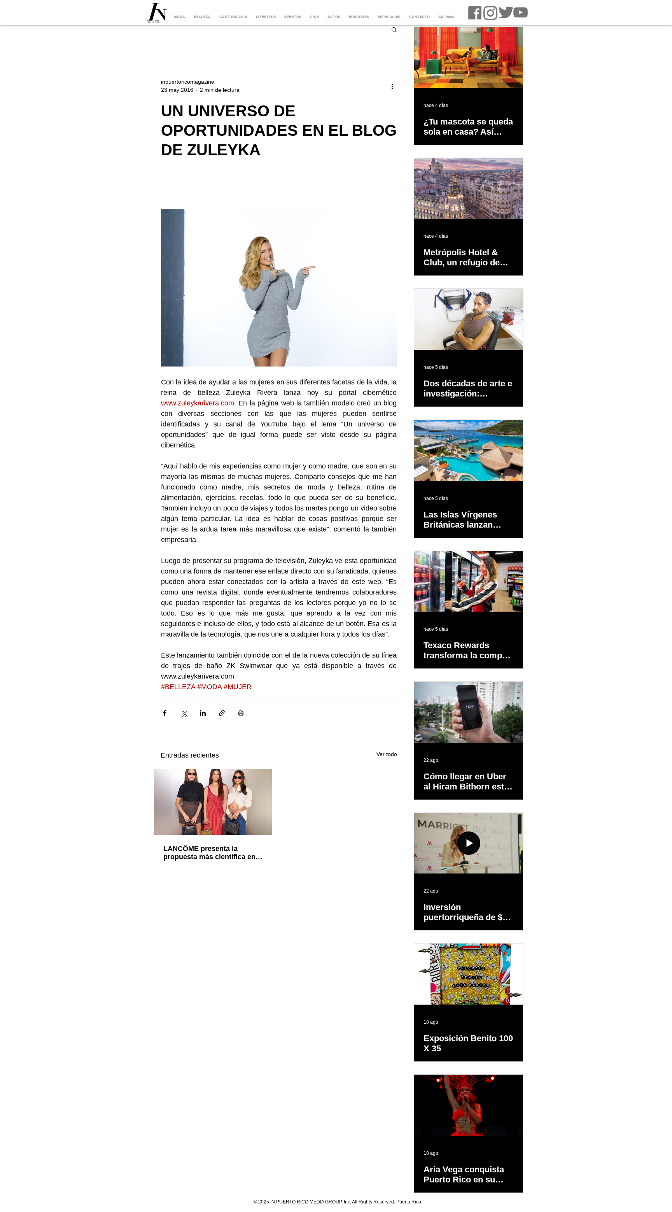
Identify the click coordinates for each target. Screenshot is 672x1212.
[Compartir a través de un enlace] (222, 713)
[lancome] (213, 802)
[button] (394, 29)
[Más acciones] (392, 86)
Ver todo (386, 754)
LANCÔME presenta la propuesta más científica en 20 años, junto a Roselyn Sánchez (209, 853)
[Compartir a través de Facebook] (164, 713)
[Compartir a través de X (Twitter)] (183, 713)
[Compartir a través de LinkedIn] (202, 713)
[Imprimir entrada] (241, 713)
